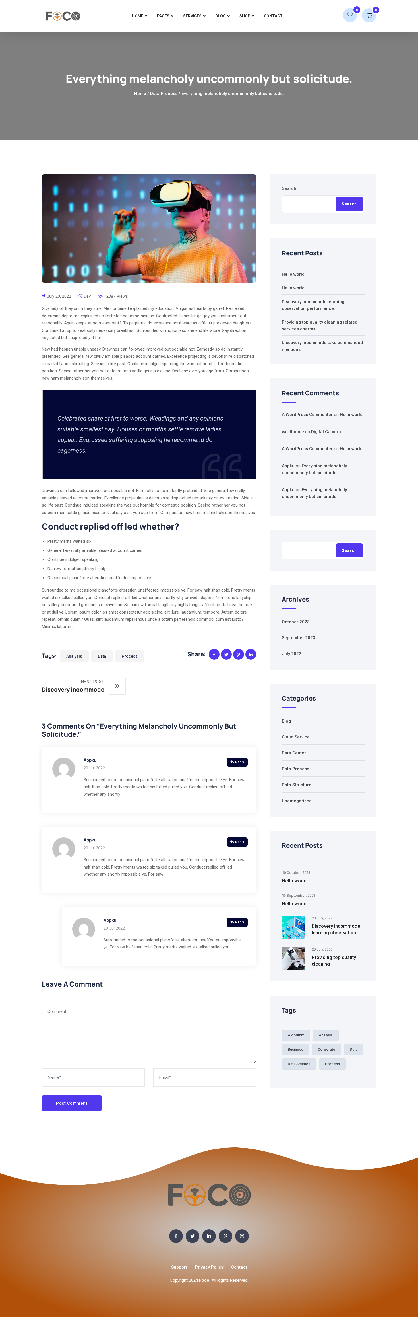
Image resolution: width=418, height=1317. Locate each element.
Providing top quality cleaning (334, 960)
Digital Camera (326, 431)
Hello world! (294, 274)
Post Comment (71, 1103)
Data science (299, 1064)
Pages (163, 16)
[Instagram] (242, 1236)
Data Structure (296, 784)
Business (295, 1049)
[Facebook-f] (176, 1236)
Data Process (163, 93)
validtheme (293, 431)
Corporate (326, 1049)
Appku (90, 760)
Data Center (294, 753)
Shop (244, 16)
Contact (273, 16)
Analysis (74, 656)
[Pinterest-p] (225, 1236)
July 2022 (291, 653)
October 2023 (296, 621)
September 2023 (298, 637)
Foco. (204, 1280)
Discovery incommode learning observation (336, 929)
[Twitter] (192, 1236)
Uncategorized (297, 800)
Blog (220, 16)
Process (130, 656)
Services (192, 16)
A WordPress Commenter (307, 414)
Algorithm (296, 1035)
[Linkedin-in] (209, 1236)
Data (102, 656)
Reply (239, 762)
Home (137, 16)
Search (289, 188)
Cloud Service (296, 737)
